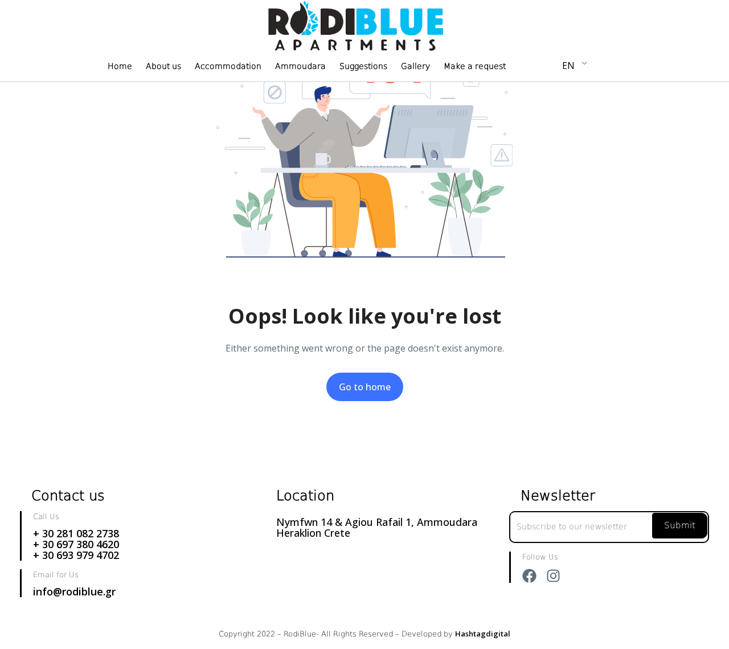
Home (120, 66)
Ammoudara (300, 66)
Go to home (365, 387)
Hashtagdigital (482, 633)
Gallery (415, 66)
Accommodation (228, 66)
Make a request (475, 66)
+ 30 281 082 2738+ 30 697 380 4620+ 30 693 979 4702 (76, 544)
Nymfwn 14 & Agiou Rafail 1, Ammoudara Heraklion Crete (376, 527)
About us (163, 66)
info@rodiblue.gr (74, 591)
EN (568, 65)
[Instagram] (553, 576)
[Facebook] (529, 576)
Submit (679, 525)
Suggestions (363, 66)
